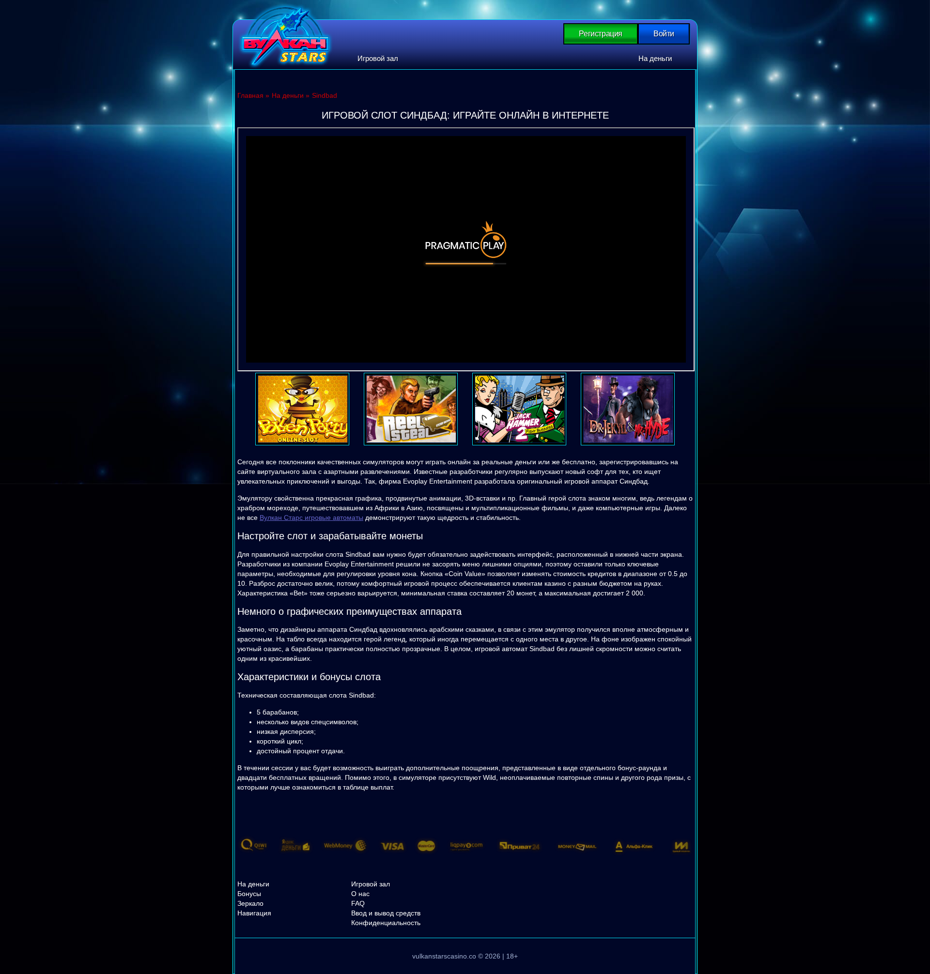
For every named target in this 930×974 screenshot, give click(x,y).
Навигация (254, 913)
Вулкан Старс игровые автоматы (311, 517)
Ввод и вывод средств (385, 913)
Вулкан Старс (285, 36)
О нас (360, 894)
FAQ (358, 903)
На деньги (655, 58)
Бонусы (249, 894)
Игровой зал (377, 58)
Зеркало (250, 903)
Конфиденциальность (385, 923)
